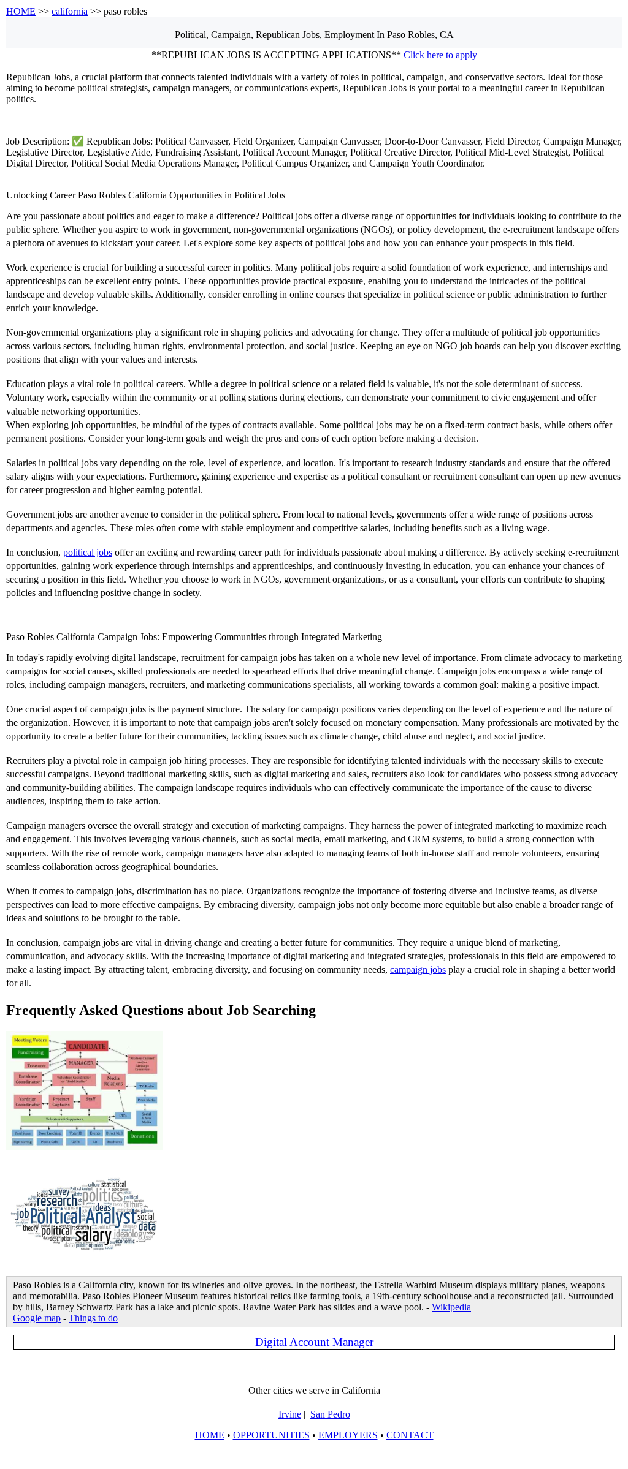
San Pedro (330, 1414)
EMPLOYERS (348, 1435)
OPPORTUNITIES (271, 1435)
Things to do (93, 1318)
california (70, 11)
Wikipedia (451, 1307)
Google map (37, 1318)
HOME (21, 11)
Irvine (289, 1414)
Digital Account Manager (314, 1341)
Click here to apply (440, 55)
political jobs (87, 552)
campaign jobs (418, 969)
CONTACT (410, 1435)
